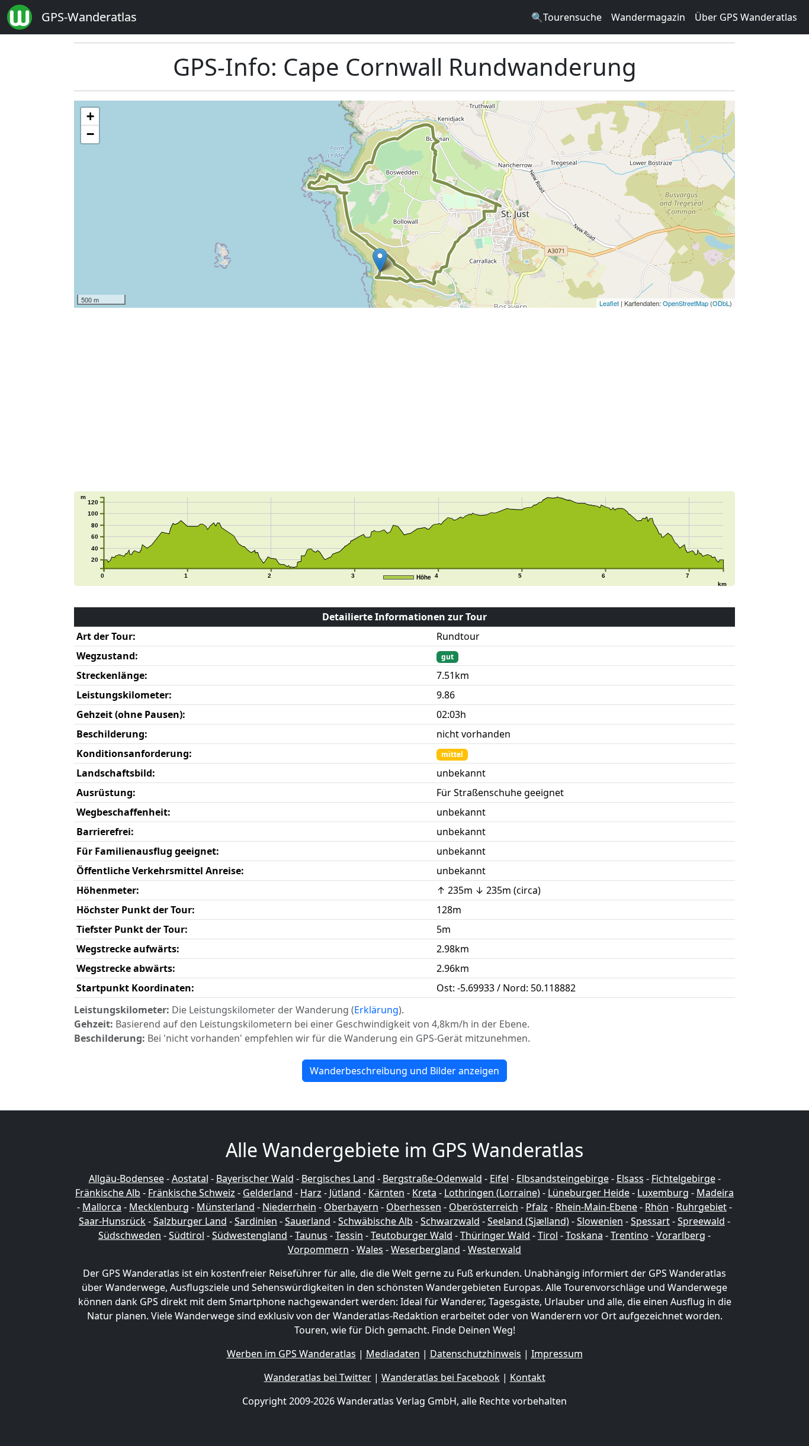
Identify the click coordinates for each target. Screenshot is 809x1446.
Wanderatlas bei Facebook (440, 1377)
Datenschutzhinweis (475, 1353)
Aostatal (190, 1178)
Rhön (657, 1206)
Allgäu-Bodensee (126, 1178)
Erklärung (376, 1009)
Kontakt (527, 1377)
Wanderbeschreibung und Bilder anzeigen (404, 1070)
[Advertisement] (429, 399)
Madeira (715, 1192)
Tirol (548, 1235)
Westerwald (494, 1249)
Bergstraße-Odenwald (432, 1178)
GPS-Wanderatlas (89, 17)
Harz (311, 1192)
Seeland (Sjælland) (528, 1221)
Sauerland (307, 1221)
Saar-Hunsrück (112, 1221)
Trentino (630, 1235)
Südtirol (186, 1235)
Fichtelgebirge (683, 1178)
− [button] (90, 134)
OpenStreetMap (685, 303)
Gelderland (268, 1192)
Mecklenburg (159, 1206)
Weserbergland (425, 1249)
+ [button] (90, 116)
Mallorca (101, 1206)
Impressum (557, 1353)
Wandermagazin (648, 17)
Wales (370, 1249)
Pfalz (537, 1206)
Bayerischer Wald (255, 1178)
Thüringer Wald (495, 1235)
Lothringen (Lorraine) (492, 1192)
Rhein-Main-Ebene (596, 1206)
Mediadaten (393, 1353)
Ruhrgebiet (701, 1206)
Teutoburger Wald (411, 1235)
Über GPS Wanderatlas (746, 17)
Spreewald (701, 1221)
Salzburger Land (190, 1221)
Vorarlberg (680, 1235)
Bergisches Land (338, 1178)
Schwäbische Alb (375, 1221)
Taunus (311, 1235)
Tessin (349, 1235)
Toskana (584, 1235)
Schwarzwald (450, 1221)
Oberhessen (413, 1206)
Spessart (650, 1221)
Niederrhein (289, 1206)
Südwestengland (249, 1235)
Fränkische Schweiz (191, 1192)
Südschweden (129, 1235)
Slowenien (600, 1221)
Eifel (499, 1178)
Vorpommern (318, 1249)
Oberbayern (351, 1206)
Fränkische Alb (107, 1192)
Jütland (345, 1192)
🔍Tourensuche (566, 17)
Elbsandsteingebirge (562, 1178)
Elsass (630, 1178)
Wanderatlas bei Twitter (317, 1377)
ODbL (721, 303)
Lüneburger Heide (589, 1192)
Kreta (424, 1192)
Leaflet (609, 303)
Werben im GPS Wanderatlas (291, 1353)
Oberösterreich (483, 1206)
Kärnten (386, 1192)
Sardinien (256, 1221)
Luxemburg (663, 1192)
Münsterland (226, 1206)
